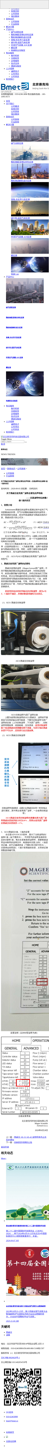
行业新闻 (15, 24)
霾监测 (14, 48)
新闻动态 (10, 19)
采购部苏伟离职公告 (23, 1142)
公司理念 (15, 74)
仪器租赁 (15, 58)
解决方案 (10, 27)
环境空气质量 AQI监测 (21, 237)
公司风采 (15, 76)
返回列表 (5, 1147)
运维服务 (15, 61)
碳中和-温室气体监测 (20, 42)
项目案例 (15, 16)
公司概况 (15, 106)
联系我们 (10, 79)
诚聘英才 (15, 71)
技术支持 (15, 63)
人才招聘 (10, 69)
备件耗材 (15, 55)
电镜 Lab (15, 274)
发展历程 (15, 11)
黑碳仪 (9, 1332)
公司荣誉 (15, 14)
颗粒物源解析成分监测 (21, 37)
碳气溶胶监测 (17, 32)
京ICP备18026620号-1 (10, 1358)
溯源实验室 (16, 66)
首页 (8, 101)
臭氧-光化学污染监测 (20, 199)
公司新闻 (15, 21)
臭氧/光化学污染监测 (20, 40)
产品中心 (10, 29)
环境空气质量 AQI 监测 (21, 45)
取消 (3, 444)
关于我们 (10, 104)
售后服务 (10, 53)
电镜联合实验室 (18, 50)
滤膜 (8, 1335)
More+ (3, 1158)
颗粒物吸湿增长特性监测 (22, 35)
